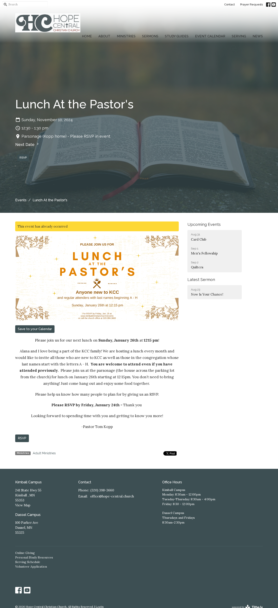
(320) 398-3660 (102, 490)
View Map (22, 505)
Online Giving (25, 553)
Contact (229, 4)
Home (87, 36)
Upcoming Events (204, 224)
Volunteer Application (31, 566)
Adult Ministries (44, 453)
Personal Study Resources (34, 557)
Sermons (150, 36)
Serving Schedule (27, 562)
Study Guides (177, 36)
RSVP (23, 157)
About (104, 36)
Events (20, 200)
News (258, 36)
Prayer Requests (251, 4)
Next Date (25, 144)
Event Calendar (210, 36)
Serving (239, 36)
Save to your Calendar (35, 329)
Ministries (126, 36)
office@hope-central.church (112, 496)
